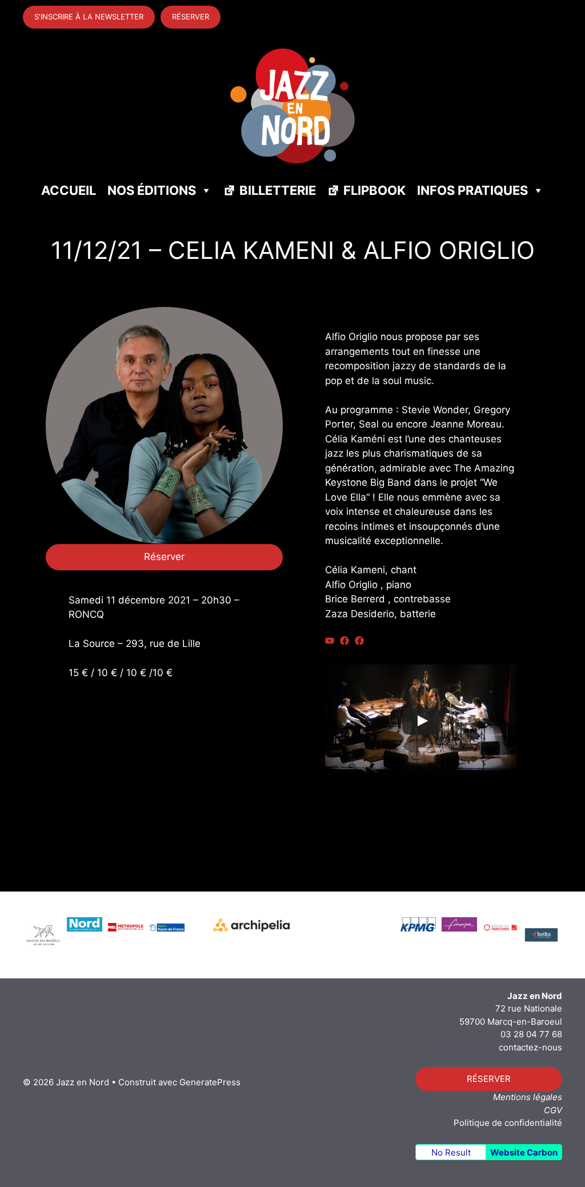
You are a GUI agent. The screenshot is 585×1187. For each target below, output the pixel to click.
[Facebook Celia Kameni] (344, 640)
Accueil (68, 190)
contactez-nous (530, 1047)
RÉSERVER (190, 16)
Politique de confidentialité (508, 1122)
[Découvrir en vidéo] (329, 640)
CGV (553, 1110)
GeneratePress (210, 1082)
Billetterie (277, 190)
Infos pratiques (472, 190)
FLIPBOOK (374, 190)
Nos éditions (151, 190)
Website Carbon (524, 1152)
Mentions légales (527, 1097)
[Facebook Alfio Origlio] (359, 640)
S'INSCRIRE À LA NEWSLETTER (88, 16)
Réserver (164, 556)
